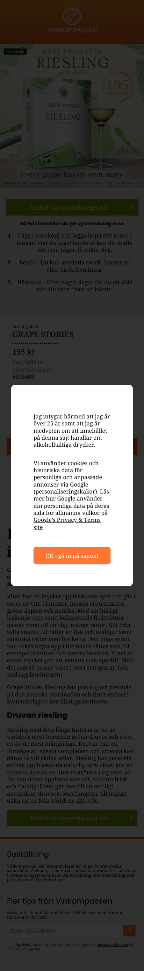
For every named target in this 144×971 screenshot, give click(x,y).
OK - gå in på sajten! (72, 556)
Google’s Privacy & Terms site (67, 523)
